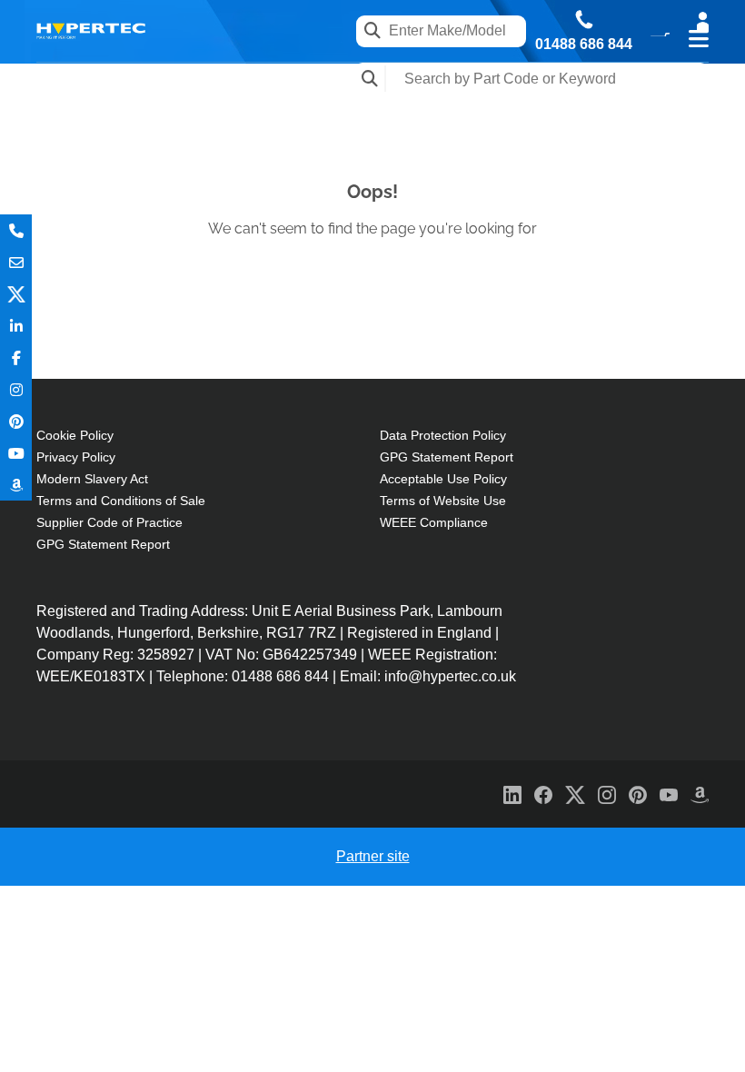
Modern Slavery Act (92, 478)
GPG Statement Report (103, 544)
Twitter (16, 294)
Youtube (16, 453)
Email (16, 262)
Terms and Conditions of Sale (120, 500)
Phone (16, 230)
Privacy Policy (75, 457)
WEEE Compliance (434, 522)
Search (370, 78)
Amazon (16, 485)
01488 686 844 (583, 44)
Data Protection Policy (443, 435)
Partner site (373, 856)
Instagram (16, 389)
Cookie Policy (75, 435)
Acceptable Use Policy (443, 478)
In (16, 326)
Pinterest (16, 421)
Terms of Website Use (443, 500)
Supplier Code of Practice (109, 522)
